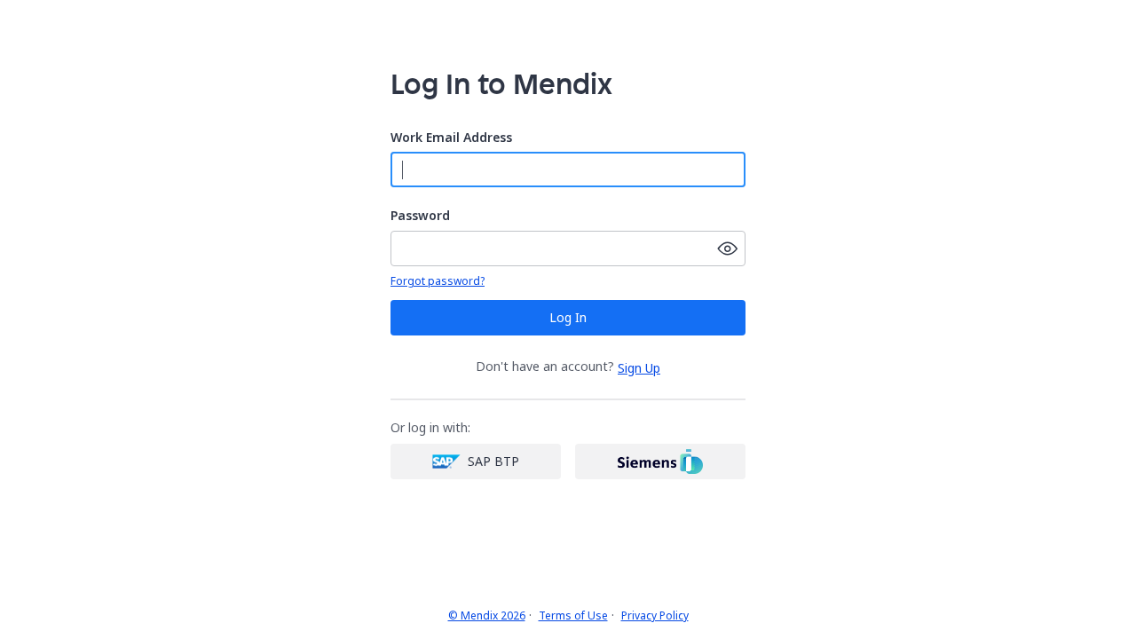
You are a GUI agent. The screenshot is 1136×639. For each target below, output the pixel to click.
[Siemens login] (660, 461)
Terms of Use (573, 616)
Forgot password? (437, 281)
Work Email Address (451, 138)
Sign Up (639, 368)
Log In (568, 317)
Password (420, 216)
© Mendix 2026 (486, 616)
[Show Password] (728, 248)
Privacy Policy (655, 616)
